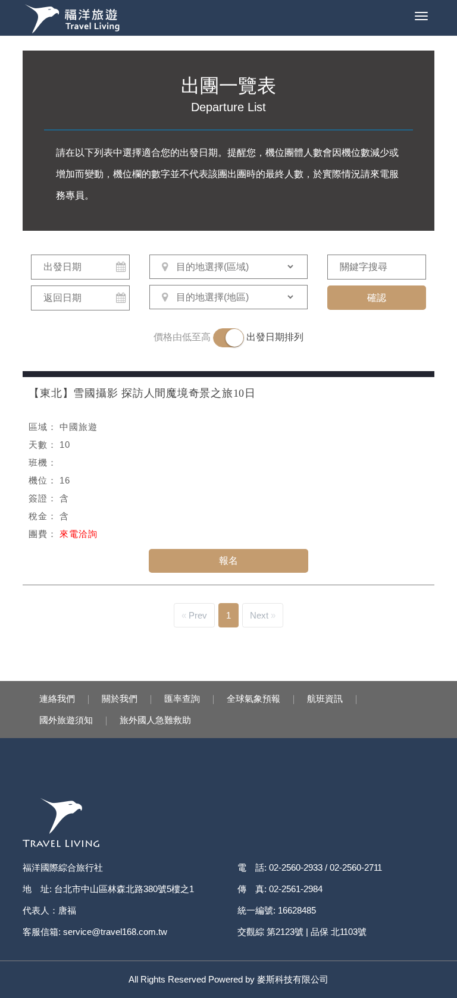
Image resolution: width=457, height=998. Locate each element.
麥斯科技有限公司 (292, 979)
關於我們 (119, 698)
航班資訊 (325, 698)
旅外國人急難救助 (155, 720)
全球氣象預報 (253, 698)
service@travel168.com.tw (115, 932)
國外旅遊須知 (66, 720)
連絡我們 (57, 698)
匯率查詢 (182, 698)
